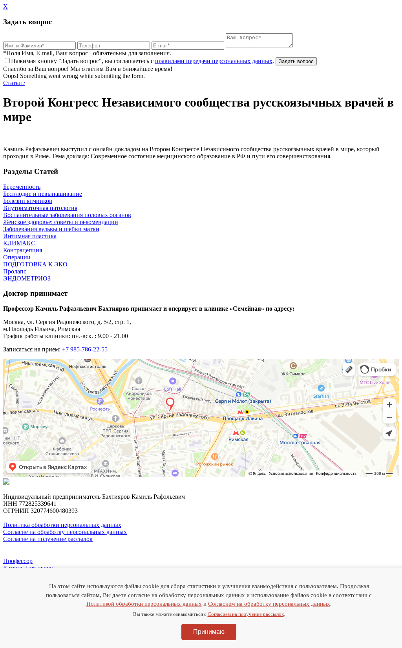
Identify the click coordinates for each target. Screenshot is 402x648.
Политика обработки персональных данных (62, 524)
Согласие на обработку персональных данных (65, 532)
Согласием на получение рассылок (246, 614)
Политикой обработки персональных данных (144, 604)
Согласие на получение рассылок (48, 539)
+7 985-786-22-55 (85, 349)
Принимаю (209, 631)
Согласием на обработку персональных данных (269, 604)
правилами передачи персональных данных (213, 61)
